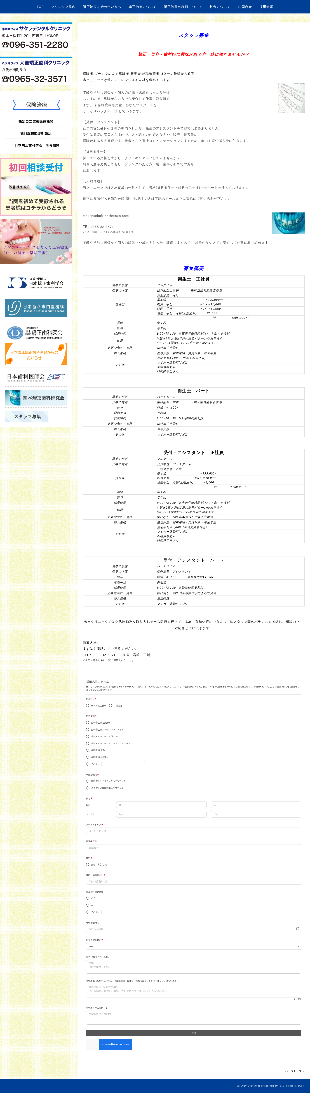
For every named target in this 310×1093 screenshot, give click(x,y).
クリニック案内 (63, 6)
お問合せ (245, 6)
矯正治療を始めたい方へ (102, 6)
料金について (220, 6)
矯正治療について (142, 6)
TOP (40, 6)
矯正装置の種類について (183, 6)
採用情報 (266, 6)
